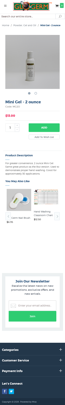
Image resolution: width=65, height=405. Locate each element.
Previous (8, 216)
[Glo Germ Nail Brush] (19, 210)
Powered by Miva (28, 402)
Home (5, 25)
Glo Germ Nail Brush (18, 217)
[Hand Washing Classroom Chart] (46, 204)
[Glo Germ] (32, 5)
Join (32, 316)
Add (44, 127)
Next (57, 216)
